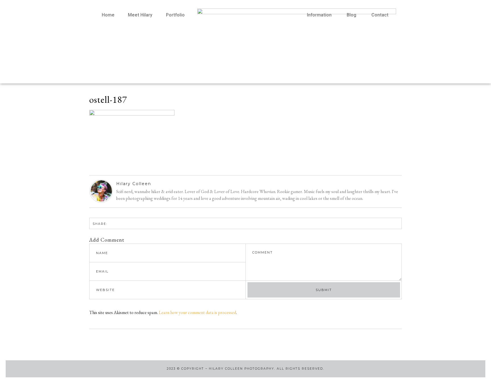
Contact (379, 15)
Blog (351, 15)
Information (319, 15)
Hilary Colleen (133, 183)
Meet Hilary (140, 15)
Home (108, 15)
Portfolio (175, 15)
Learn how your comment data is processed (197, 312)
